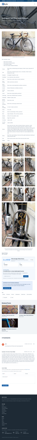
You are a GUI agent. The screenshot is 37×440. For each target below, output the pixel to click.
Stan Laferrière (29, 294)
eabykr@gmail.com (8, 433)
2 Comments (10, 20)
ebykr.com (17, 433)
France (12, 294)
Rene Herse (3, 15)
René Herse (23, 294)
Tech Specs (8, 15)
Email (15, 373)
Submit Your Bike (4, 423)
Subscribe (25, 276)
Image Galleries (4, 413)
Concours (8, 294)
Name (4, 373)
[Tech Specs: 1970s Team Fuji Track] (10, 309)
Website (26, 373)
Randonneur (17, 294)
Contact (3, 422)
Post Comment (5, 385)
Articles (3, 405)
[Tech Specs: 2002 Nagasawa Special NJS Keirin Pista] (10, 323)
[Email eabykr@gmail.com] (3, 433)
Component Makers (5, 408)
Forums (3, 418)
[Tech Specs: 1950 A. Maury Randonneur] (27, 309)
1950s (3, 294)
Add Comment (5, 376)
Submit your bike (7, 288)
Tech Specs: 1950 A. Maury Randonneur (26, 315)
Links (2, 419)
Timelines (3, 412)
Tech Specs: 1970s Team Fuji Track (8, 315)
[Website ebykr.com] (14, 433)
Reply (34, 351)
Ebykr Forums (27, 369)
